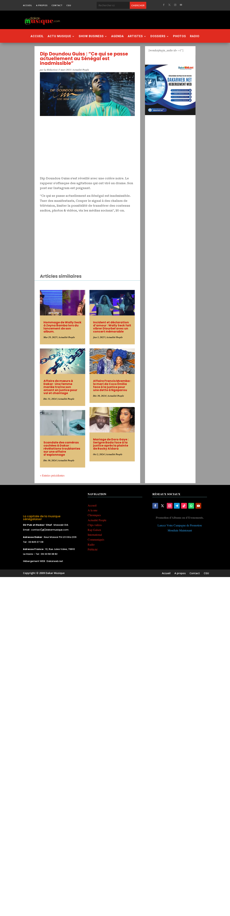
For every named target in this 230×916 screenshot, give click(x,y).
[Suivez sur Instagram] (175, 5)
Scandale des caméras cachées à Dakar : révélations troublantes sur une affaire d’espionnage (61, 448)
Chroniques (94, 515)
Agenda (117, 36)
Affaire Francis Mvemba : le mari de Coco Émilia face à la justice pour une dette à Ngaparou (112, 385)
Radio (194, 36)
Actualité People (81, 69)
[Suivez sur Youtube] (181, 5)
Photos (179, 36)
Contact (57, 5)
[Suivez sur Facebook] (164, 5)
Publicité (93, 549)
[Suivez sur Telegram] (177, 506)
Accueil (27, 5)
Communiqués (96, 539)
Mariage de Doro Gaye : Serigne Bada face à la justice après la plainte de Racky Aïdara (110, 444)
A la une (92, 510)
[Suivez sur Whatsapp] (191, 506)
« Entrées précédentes (52, 475)
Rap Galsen (94, 530)
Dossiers (157, 36)
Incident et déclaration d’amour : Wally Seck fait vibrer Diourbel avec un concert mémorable (112, 327)
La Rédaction (50, 69)
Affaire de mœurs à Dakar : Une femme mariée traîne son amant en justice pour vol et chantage (60, 387)
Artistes (135, 36)
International (95, 534)
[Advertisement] (137, 20)
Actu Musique (59, 36)
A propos (42, 5)
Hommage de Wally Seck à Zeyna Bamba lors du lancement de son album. (62, 327)
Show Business (91, 36)
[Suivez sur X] (169, 5)
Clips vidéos (95, 525)
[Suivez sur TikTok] (184, 506)
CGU (68, 5)
